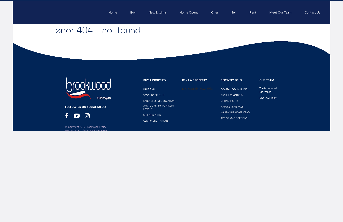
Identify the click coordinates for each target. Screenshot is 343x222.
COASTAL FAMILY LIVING (234, 89)
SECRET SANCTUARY (232, 95)
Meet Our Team (268, 97)
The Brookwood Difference (268, 90)
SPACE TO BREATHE (154, 95)
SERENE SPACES (152, 115)
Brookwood (54, 12)
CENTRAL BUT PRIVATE (156, 120)
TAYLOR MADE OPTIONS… (235, 118)
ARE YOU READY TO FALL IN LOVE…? (158, 107)
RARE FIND (149, 89)
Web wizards (72, 130)
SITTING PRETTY (229, 101)
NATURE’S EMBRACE (232, 106)
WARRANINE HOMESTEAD (235, 112)
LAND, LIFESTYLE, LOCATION (158, 101)
